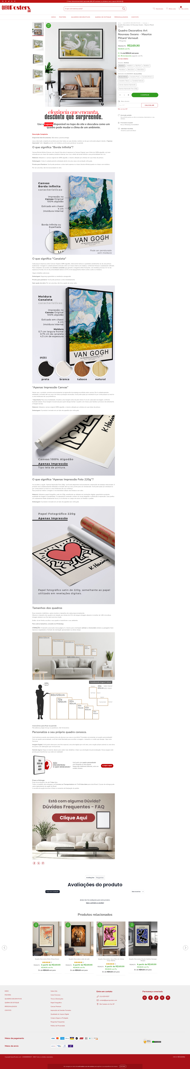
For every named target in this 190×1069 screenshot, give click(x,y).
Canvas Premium (56, 1006)
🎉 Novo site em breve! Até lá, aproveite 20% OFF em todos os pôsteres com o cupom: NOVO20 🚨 (95, 1)
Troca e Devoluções (57, 999)
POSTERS (63, 17)
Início (119, 23)
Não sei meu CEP (122, 109)
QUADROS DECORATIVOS (81, 17)
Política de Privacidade (58, 1026)
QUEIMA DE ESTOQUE (103, 17)
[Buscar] (123, 8)
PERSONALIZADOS (121, 17)
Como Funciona (55, 995)
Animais (144, 23)
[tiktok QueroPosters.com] (9, 1)
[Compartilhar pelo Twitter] (38, 864)
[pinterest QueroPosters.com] (14, 1)
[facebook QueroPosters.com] (5, 1)
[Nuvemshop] (179, 1057)
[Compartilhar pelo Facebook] (34, 864)
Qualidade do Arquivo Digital (60, 1014)
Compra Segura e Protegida (59, 1018)
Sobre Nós (54, 991)
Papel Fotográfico (56, 1003)
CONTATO (135, 17)
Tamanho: (123, 63)
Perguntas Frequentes (58, 1022)
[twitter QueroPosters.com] (11, 1)
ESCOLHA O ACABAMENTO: (130, 74)
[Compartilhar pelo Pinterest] (42, 864)
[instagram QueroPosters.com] (2, 1)
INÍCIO (53, 17)
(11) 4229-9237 (104, 996)
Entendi (122, 1066)
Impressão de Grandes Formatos (61, 1010)
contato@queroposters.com (108, 1000)
